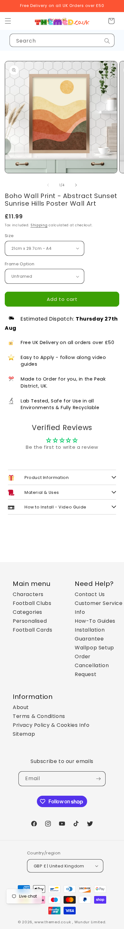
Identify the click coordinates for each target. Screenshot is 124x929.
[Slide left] (48, 185)
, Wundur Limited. (89, 922)
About (21, 707)
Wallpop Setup (94, 647)
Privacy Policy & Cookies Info (51, 725)
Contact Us (90, 594)
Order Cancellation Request (92, 665)
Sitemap (24, 734)
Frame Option (20, 264)
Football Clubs (32, 603)
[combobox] (62, 40)
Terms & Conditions (39, 716)
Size (9, 236)
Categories (27, 612)
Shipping (39, 225)
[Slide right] (76, 185)
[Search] (107, 41)
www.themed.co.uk (52, 922)
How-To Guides (95, 621)
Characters (28, 594)
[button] (111, 21)
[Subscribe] (98, 778)
